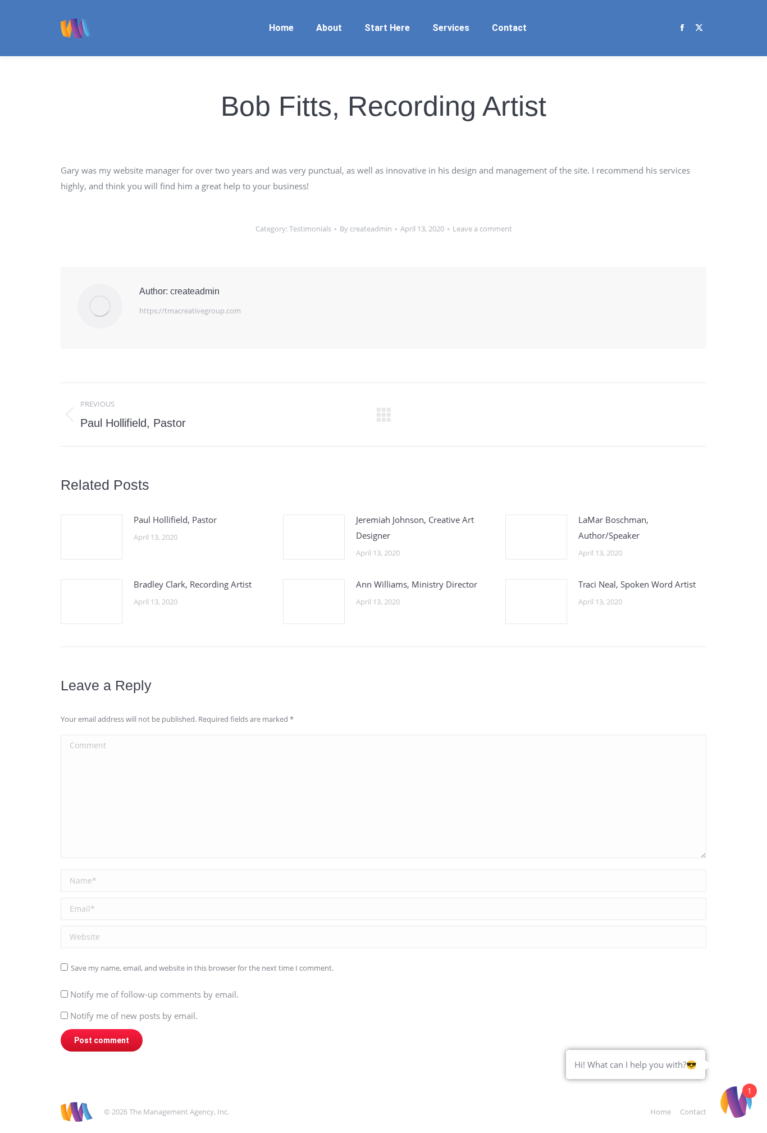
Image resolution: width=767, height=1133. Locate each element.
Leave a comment (482, 229)
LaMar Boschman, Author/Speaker (613, 527)
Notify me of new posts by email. (134, 1015)
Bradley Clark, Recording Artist (193, 584)
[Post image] (91, 537)
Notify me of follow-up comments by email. (154, 994)
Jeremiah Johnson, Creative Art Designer (415, 527)
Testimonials (310, 229)
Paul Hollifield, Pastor (175, 519)
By (366, 229)
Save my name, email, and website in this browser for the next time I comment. (202, 968)
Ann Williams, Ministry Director (416, 584)
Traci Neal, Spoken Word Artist (637, 584)
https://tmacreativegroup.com (190, 311)
